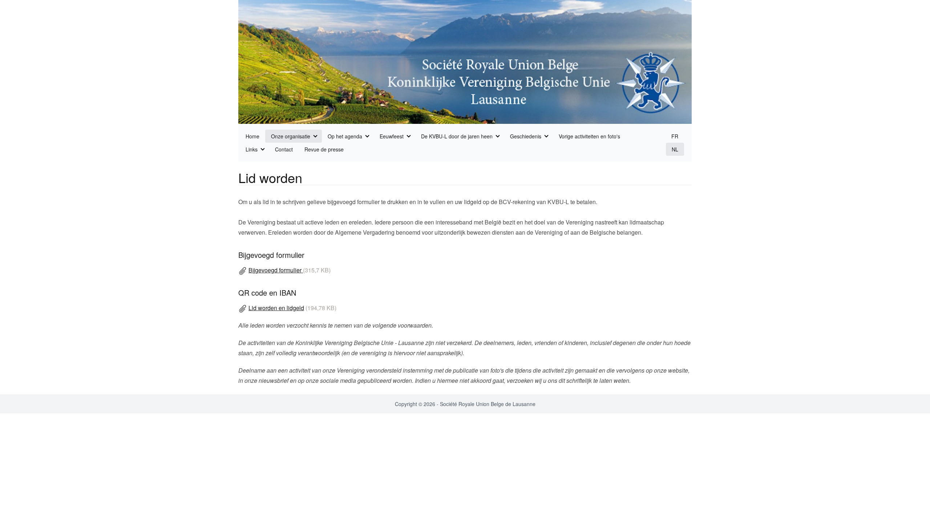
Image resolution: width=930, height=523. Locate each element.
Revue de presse (324, 149)
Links (252, 149)
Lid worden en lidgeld (276, 308)
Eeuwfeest (392, 136)
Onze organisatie (290, 136)
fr (674, 136)
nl (675, 149)
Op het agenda (345, 136)
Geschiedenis (525, 136)
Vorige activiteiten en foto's (589, 136)
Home (252, 136)
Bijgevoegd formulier (275, 270)
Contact (284, 149)
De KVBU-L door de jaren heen (457, 136)
